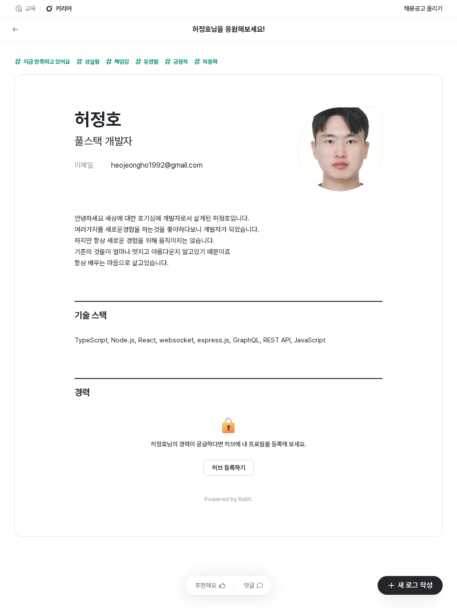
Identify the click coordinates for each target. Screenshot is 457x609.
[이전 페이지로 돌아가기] (15, 29)
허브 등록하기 (228, 467)
